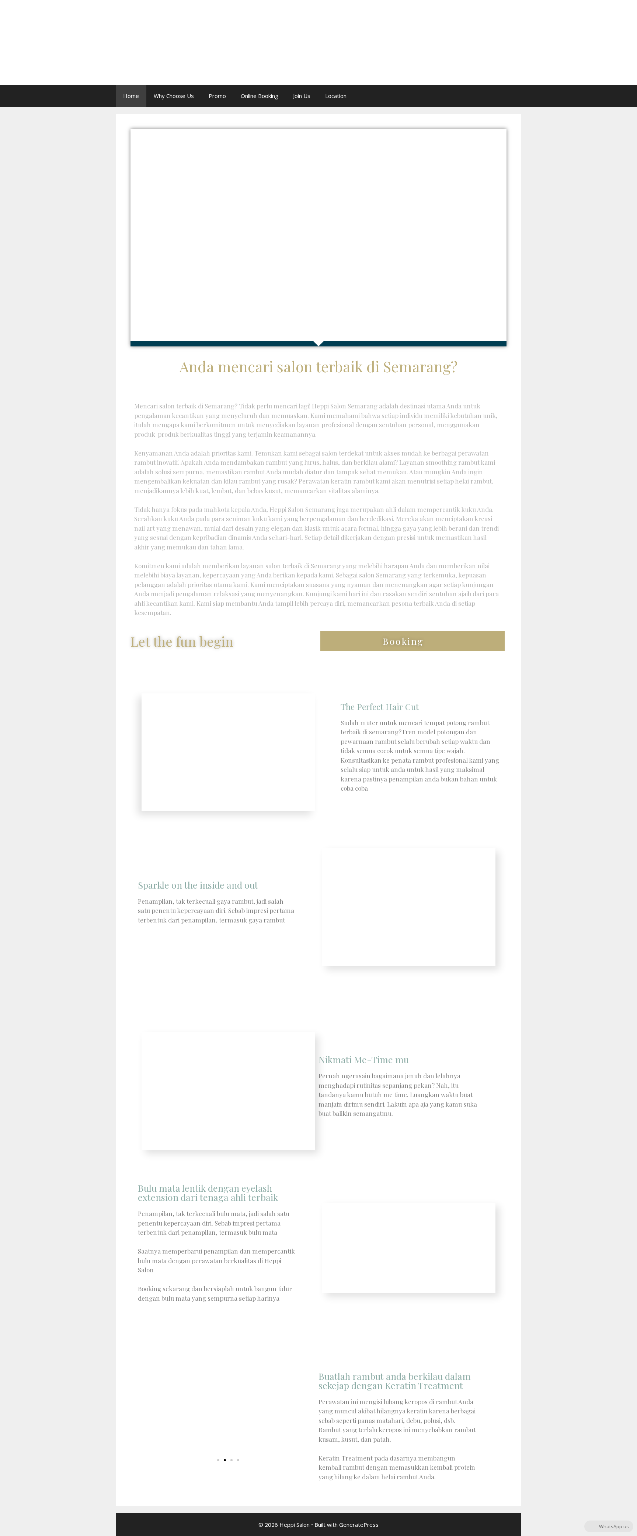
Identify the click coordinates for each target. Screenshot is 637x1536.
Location (336, 95)
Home (131, 95)
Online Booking (259, 95)
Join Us (301, 95)
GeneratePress (359, 1524)
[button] (412, 641)
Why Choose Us (174, 95)
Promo (217, 95)
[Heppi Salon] (130, 42)
